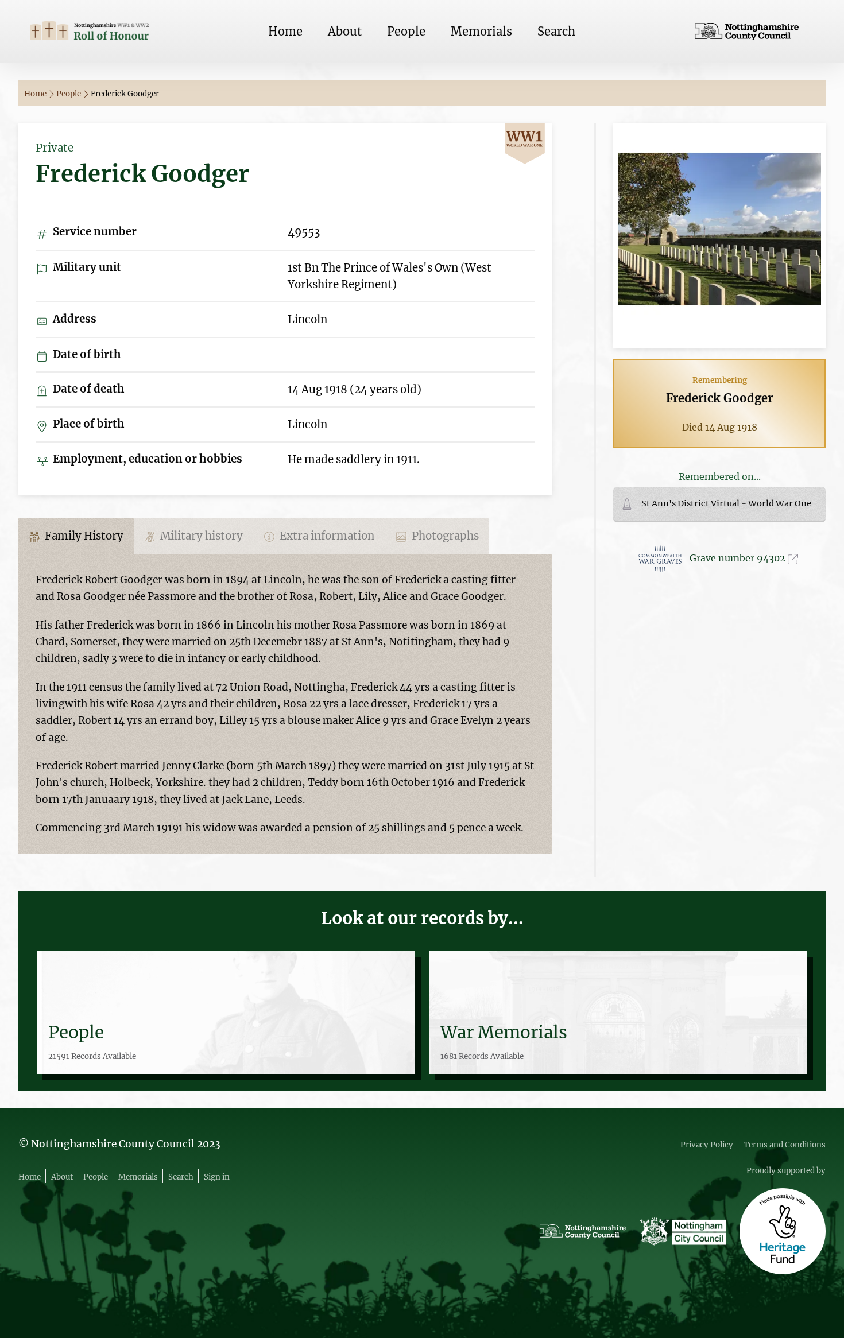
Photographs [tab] (444, 535)
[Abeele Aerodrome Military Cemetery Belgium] (719, 234)
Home (285, 31)
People (406, 31)
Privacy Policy (706, 1145)
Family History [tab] (82, 535)
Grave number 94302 (739, 558)
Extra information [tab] (325, 535)
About (345, 31)
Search (556, 31)
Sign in (217, 1177)
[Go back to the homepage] (89, 31)
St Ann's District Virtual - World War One (726, 503)
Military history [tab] (200, 535)
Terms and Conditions (785, 1145)
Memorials (481, 31)
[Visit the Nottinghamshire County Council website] (754, 31)
